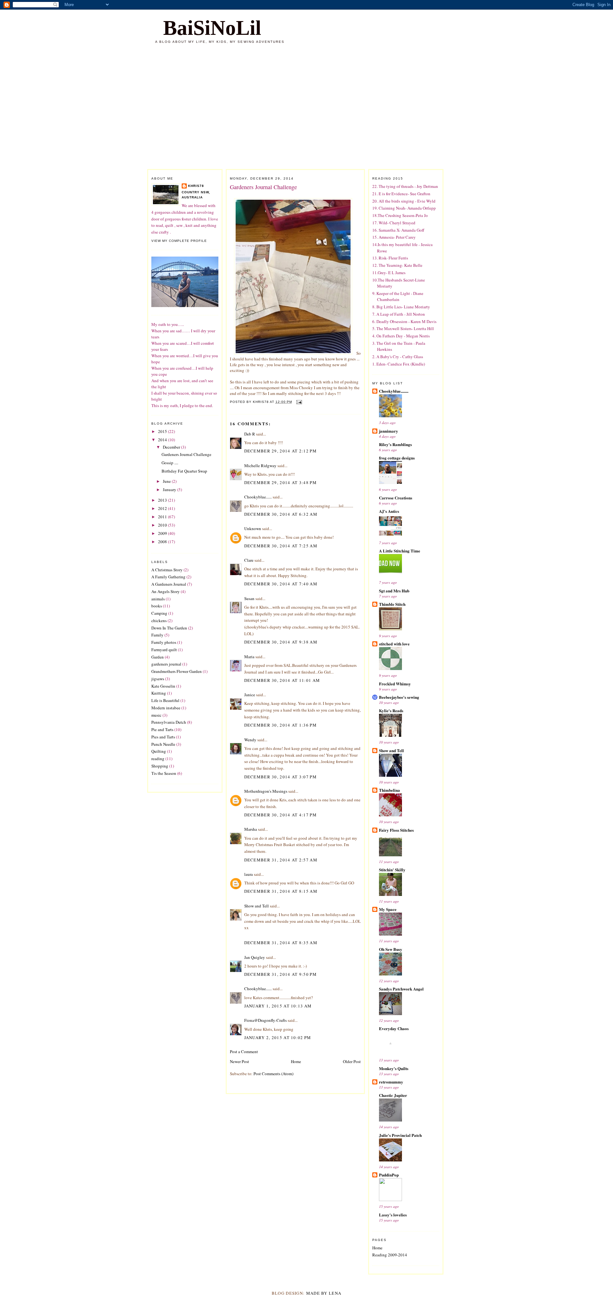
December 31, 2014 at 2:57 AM (280, 860)
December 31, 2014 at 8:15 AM (280, 891)
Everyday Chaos (394, 1028)
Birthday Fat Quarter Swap (184, 471)
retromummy (391, 1082)
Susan (249, 598)
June (167, 481)
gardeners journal (166, 664)
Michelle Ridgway (260, 465)
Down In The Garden (169, 628)
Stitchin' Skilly (392, 870)
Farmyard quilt (164, 649)
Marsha (250, 829)
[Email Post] (299, 402)
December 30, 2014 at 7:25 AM (280, 546)
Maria (249, 656)
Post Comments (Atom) (273, 1073)
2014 (163, 440)
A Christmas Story (167, 570)
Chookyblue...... (258, 497)
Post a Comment (244, 1051)
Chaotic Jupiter (393, 1095)
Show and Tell (256, 906)
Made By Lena (324, 1293)
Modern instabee (165, 708)
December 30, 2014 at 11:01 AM (282, 680)
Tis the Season (163, 773)
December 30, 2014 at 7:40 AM (280, 584)
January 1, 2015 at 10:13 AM (278, 1006)
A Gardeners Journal (168, 584)
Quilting (158, 751)
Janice (249, 695)
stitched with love (394, 644)
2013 (163, 500)
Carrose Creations (395, 498)
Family (157, 635)
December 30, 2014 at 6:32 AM (280, 514)
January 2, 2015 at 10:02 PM (277, 1037)
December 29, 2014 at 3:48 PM (280, 482)
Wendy (250, 740)
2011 (163, 517)
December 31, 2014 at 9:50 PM (280, 974)
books (156, 606)
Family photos (163, 642)
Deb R (249, 434)
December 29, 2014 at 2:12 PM (280, 451)
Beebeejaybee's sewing (399, 697)
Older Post (352, 1061)
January (170, 489)
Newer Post (239, 1061)
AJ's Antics (389, 511)
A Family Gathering (168, 577)
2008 (163, 541)
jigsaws (157, 679)
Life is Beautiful (165, 700)
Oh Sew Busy (390, 949)
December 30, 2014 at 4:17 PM (280, 815)
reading (157, 758)
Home (296, 1061)
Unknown (252, 528)
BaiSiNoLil (212, 27)
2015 (163, 431)
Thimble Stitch (392, 604)
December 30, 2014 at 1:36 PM (280, 725)
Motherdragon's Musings (265, 791)
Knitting (158, 693)
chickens (159, 620)
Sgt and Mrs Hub (394, 591)
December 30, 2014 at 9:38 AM (280, 642)
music (156, 715)
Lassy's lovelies (393, 1215)
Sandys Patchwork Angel (401, 989)
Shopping (159, 766)
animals (158, 599)
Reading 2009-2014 (389, 1255)
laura (248, 874)
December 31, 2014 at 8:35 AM (280, 942)
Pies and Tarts (163, 737)
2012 (163, 508)
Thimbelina (389, 790)
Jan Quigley (254, 957)
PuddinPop (389, 1175)
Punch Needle (163, 744)
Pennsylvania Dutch (168, 722)
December (172, 447)
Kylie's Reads (391, 710)
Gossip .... (170, 463)
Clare (249, 560)
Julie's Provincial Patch (400, 1135)
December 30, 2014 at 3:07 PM (280, 777)
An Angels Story (165, 591)
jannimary (388, 431)
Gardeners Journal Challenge (186, 454)
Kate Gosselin (163, 686)
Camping (159, 613)
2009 (163, 533)
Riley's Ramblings (395, 444)
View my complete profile (179, 241)
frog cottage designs (397, 458)
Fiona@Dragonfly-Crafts (265, 1020)
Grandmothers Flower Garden (176, 671)
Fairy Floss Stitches (396, 830)
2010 (163, 525)
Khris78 (196, 186)
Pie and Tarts (162, 729)
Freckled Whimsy (395, 684)
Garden (157, 657)
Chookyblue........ (393, 391)
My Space (388, 909)
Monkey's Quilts (393, 1068)
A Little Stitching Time (399, 551)
